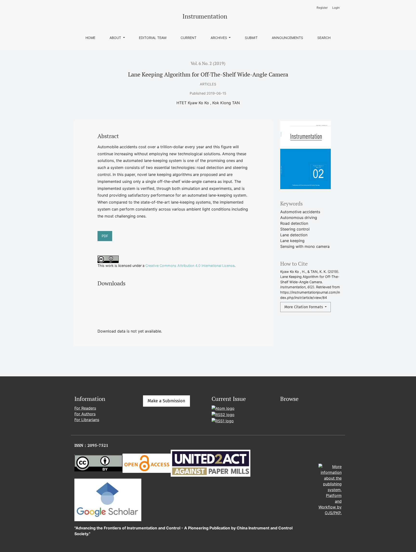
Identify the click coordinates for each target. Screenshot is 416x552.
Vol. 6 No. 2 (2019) (208, 63)
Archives (219, 38)
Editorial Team (152, 38)
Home (90, 38)
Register (322, 7)
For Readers (85, 408)
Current (188, 38)
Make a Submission (166, 401)
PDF (105, 236)
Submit (251, 38)
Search (324, 38)
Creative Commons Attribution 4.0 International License (189, 265)
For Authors (85, 413)
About (116, 38)
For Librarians (86, 419)
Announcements (287, 38)
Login (336, 7)
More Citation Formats (304, 307)
